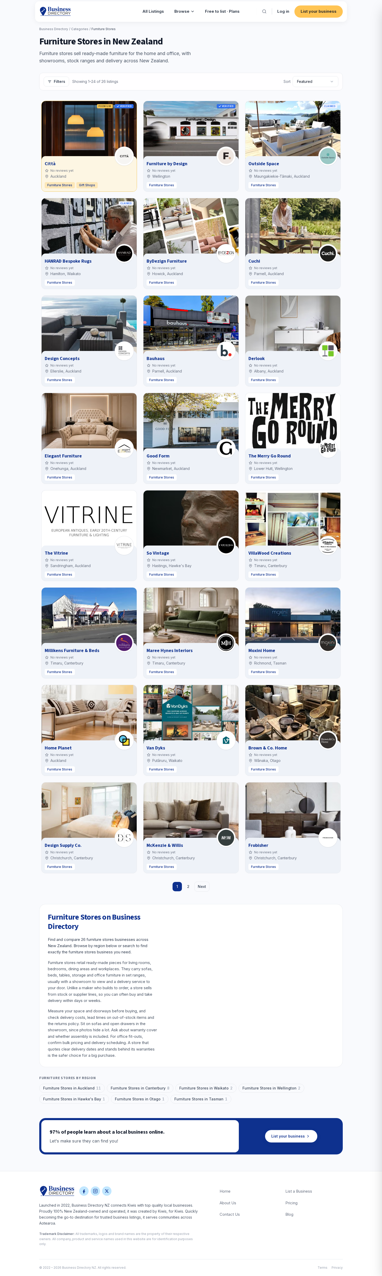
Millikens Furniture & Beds (72, 650)
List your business (319, 11)
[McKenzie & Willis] (226, 837)
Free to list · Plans (222, 11)
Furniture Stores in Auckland (72, 1088)
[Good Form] (226, 448)
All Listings (153, 11)
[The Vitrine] (124, 545)
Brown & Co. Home (267, 748)
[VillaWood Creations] (328, 545)
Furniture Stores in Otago (139, 1099)
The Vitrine (56, 553)
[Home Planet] (124, 740)
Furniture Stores (59, 185)
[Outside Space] (328, 156)
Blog (289, 1214)
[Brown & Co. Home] (328, 740)
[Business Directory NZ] (57, 1191)
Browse (181, 11)
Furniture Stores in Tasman (200, 1099)
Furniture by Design (167, 164)
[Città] (124, 156)
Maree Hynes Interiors (170, 650)
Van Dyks (156, 748)
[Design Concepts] (124, 351)
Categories (79, 29)
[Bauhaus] (226, 351)
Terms (322, 1268)
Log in (283, 11)
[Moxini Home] (328, 643)
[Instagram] (95, 1191)
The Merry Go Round (269, 456)
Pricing (291, 1202)
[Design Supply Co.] (124, 837)
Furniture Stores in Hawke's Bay (74, 1099)
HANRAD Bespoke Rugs (68, 261)
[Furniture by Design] (226, 156)
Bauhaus (155, 358)
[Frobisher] (328, 837)
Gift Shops (87, 185)
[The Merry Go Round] (328, 448)
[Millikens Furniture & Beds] (124, 643)
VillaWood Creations (269, 553)
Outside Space (263, 164)
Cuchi (254, 261)
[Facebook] (84, 1191)
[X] (106, 1191)
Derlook (256, 358)
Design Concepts (62, 358)
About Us (228, 1202)
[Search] (264, 11)
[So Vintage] (226, 545)
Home (225, 1191)
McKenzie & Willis (165, 845)
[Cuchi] (328, 253)
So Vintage (158, 553)
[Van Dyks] (226, 740)
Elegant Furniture (63, 456)
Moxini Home (261, 650)
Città (50, 164)
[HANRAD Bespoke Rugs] (124, 253)
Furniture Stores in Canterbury (140, 1088)
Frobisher (258, 845)
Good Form (158, 456)
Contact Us (230, 1214)
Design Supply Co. (63, 845)
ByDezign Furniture (167, 261)
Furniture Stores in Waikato (206, 1088)
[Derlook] (328, 351)
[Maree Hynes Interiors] (226, 643)
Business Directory (53, 29)
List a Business (298, 1191)
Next (202, 886)
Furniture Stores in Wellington (271, 1088)
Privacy (337, 1268)
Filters (59, 81)
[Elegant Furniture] (124, 448)
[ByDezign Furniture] (226, 253)
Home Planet (58, 748)
